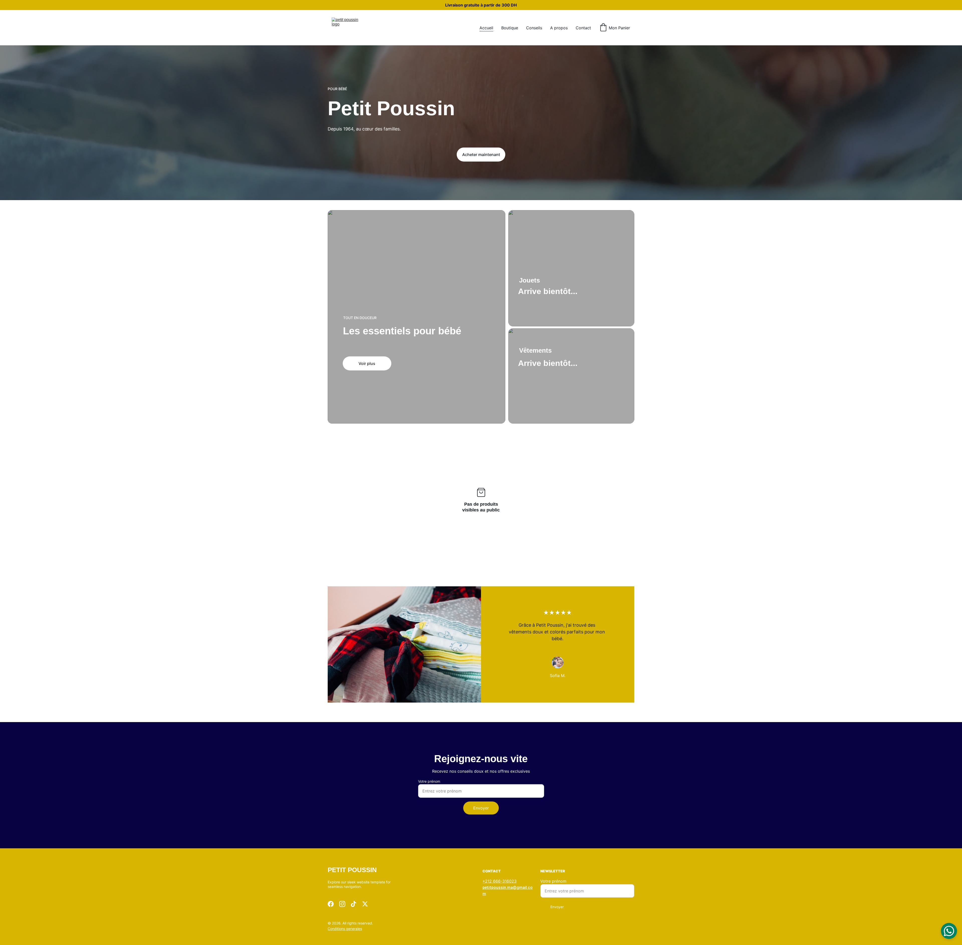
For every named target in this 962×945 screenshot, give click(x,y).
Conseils (534, 27)
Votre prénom (429, 781)
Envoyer (481, 808)
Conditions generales (345, 928)
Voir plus (366, 363)
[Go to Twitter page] (365, 904)
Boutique (509, 27)
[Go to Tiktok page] (353, 904)
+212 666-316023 (500, 881)
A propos (559, 27)
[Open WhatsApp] (949, 931)
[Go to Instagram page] (342, 904)
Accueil (486, 27)
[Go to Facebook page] (331, 904)
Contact (583, 27)
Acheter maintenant (481, 154)
